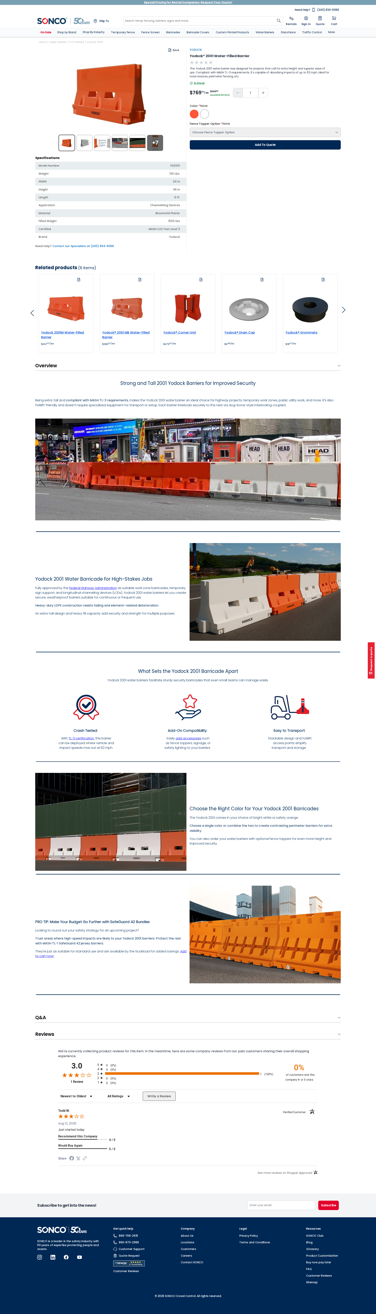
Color (199, 106)
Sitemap (311, 1282)
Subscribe (328, 1205)
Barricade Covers (198, 32)
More (331, 32)
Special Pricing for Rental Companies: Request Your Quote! (188, 2)
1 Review (82, 1082)
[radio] (188, 1064)
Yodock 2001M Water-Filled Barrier (62, 334)
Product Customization (322, 1256)
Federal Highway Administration (93, 588)
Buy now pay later (318, 1262)
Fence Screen (150, 32)
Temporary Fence (123, 32)
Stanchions (288, 32)
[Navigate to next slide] (344, 311)
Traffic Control (312, 32)
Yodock (196, 50)
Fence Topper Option (210, 124)
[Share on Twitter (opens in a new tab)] (78, 1158)
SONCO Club (315, 1236)
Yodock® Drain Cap (239, 332)
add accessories (188, 738)
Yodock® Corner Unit (179, 332)
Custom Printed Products (232, 32)
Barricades (173, 32)
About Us (187, 1236)
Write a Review (159, 1096)
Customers (188, 1249)
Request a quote (371, 659)
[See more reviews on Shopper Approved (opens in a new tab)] (85, 1158)
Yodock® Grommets (301, 332)
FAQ (309, 1269)
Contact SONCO (192, 1262)
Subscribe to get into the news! (66, 1205)
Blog (309, 1242)
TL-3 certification (81, 738)
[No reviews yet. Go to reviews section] (201, 62)
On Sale (45, 32)
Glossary (312, 1249)
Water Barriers (265, 32)
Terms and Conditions (254, 1242)
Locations (187, 1242)
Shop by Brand (66, 32)
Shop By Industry (93, 32)
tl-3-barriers (77, 42)
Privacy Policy (248, 1236)
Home (42, 42)
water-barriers (57, 42)
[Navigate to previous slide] (32, 314)
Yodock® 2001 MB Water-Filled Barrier (126, 334)
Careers (186, 1256)
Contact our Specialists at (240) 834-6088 (83, 246)
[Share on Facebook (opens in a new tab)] (71, 1158)
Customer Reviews (319, 1276)
